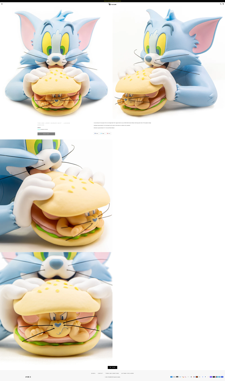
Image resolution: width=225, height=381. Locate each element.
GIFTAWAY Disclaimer (127, 373)
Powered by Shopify (116, 377)
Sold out (46, 134)
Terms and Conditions (112, 373)
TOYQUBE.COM (110, 377)
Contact (100, 373)
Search (93, 373)
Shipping (39, 129)
